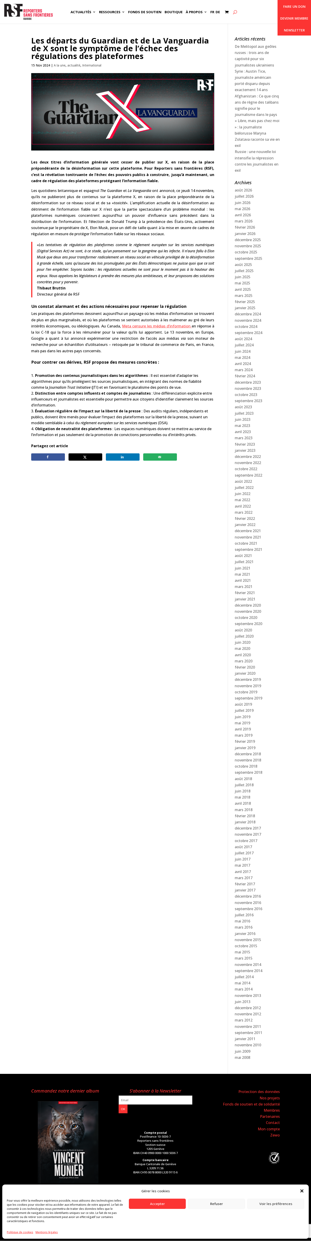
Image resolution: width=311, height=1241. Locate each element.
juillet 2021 (244, 561)
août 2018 (243, 778)
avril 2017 (243, 871)
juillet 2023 (244, 413)
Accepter (157, 1203)
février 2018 (245, 815)
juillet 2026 (244, 196)
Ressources (109, 12)
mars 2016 (243, 927)
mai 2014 (242, 983)
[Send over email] (160, 457)
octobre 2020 (246, 617)
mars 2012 (243, 1020)
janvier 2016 (245, 933)
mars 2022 (243, 512)
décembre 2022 (248, 456)
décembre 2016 (248, 896)
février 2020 (245, 667)
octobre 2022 (246, 468)
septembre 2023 (248, 400)
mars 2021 (243, 586)
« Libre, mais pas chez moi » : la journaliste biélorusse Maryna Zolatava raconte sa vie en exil (257, 133)
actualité (73, 65)
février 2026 (245, 227)
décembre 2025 (248, 239)
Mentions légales (47, 1232)
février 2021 (245, 592)
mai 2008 (242, 1057)
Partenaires (270, 1116)
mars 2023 (243, 437)
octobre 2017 (246, 840)
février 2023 (245, 444)
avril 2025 (243, 289)
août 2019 (243, 704)
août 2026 (243, 190)
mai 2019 (242, 722)
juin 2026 (242, 202)
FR (212, 12)
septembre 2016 (248, 908)
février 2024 (245, 375)
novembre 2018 (248, 760)
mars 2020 (243, 661)
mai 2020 (242, 648)
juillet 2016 (244, 914)
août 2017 (243, 846)
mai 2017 (242, 865)
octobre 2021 (246, 543)
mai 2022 (242, 499)
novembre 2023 (248, 388)
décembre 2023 (248, 382)
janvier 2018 (245, 822)
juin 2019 (242, 716)
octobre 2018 (246, 766)
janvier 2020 (245, 673)
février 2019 (245, 741)
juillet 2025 (244, 270)
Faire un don (294, 6)
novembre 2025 (248, 245)
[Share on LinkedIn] (123, 457)
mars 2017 (243, 877)
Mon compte (269, 1128)
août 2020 (243, 630)
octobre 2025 (246, 252)
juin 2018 (242, 791)
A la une (60, 65)
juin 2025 (242, 276)
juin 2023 (242, 419)
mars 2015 (243, 958)
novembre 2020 (248, 611)
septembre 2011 (248, 1032)
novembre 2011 (248, 1026)
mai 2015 (242, 952)
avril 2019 (243, 729)
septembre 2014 (248, 970)
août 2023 (243, 406)
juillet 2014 (244, 976)
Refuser (216, 1203)
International (91, 65)
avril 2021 (243, 580)
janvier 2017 (245, 890)
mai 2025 (242, 283)
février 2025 (245, 301)
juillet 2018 (244, 784)
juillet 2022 (244, 487)
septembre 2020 (248, 623)
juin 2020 (242, 642)
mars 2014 (243, 989)
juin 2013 (242, 1001)
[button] (302, 1191)
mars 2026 (243, 221)
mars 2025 (243, 295)
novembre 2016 (248, 902)
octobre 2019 (246, 692)
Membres (272, 1110)
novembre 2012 (248, 1013)
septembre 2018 (248, 772)
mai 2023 (242, 425)
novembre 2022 (248, 462)
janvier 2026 (245, 233)
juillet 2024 (244, 344)
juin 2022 (242, 493)
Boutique (174, 12)
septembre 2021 (248, 549)
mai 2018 (242, 797)
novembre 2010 (248, 1044)
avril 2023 (243, 431)
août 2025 (243, 264)
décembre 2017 (248, 828)
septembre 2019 (248, 698)
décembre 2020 (248, 605)
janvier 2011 (245, 1038)
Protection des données (259, 1091)
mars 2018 (243, 809)
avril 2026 (243, 214)
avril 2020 (243, 654)
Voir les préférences (275, 1203)
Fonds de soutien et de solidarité (251, 1104)
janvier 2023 (245, 450)
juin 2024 (242, 351)
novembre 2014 (248, 964)
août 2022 (243, 481)
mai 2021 (242, 574)
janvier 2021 (245, 599)
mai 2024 (242, 357)
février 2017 (245, 883)
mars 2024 (243, 369)
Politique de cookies (20, 1232)
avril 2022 (243, 506)
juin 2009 (242, 1051)
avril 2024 (243, 363)
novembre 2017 (248, 834)
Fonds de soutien (144, 12)
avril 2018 (243, 803)
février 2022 (245, 518)
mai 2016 (242, 921)
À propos (194, 12)
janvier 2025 (245, 307)
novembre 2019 (248, 685)
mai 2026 (242, 208)
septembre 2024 (248, 332)
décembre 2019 (248, 679)
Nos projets (270, 1098)
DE (218, 12)
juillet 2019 (244, 710)
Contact (273, 1122)
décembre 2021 (248, 530)
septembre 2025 (248, 258)
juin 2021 (242, 568)
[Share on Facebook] (48, 457)
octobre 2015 (246, 945)
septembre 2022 (248, 475)
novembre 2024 (248, 320)
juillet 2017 (244, 852)
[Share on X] (85, 457)
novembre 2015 (248, 939)
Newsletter (294, 30)
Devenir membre (294, 18)
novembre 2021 (248, 537)
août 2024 (243, 338)
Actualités (81, 12)
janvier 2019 (245, 747)
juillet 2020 (244, 636)
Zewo (275, 1135)
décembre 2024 (248, 314)
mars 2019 (243, 735)
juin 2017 (242, 859)
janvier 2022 (245, 524)
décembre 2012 (248, 1007)
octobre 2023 (246, 394)
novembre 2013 (248, 995)
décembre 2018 (248, 753)
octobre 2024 (246, 326)
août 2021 (243, 555)
